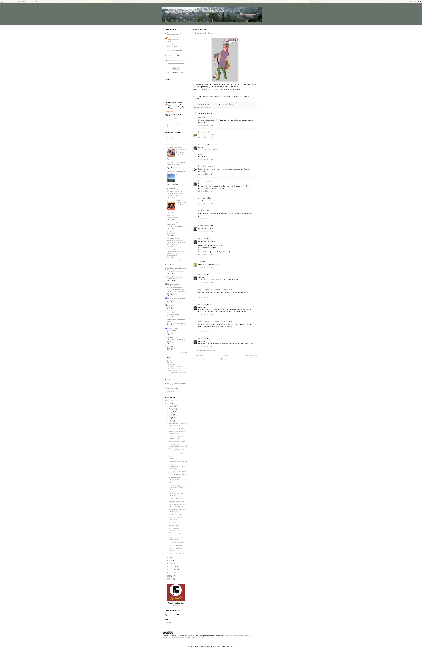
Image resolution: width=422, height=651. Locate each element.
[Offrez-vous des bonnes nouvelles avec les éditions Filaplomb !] (176, 601)
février (171, 409)
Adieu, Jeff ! (171, 300)
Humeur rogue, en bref (177, 441)
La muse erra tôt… (173, 279)
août (171, 560)
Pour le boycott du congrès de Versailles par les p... (177, 487)
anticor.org (171, 188)
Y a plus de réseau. (173, 314)
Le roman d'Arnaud (173, 119)
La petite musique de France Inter (176, 437)
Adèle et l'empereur (175, 498)
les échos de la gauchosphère (172, 329)
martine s (201, 211)
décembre (173, 572)
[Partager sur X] (228, 104)
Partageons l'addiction (175, 201)
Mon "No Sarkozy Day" (174, 47)
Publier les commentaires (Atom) (214, 359)
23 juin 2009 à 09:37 (205, 331)
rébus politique (205, 107)
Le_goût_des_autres (175, 277)
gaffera (217, 646)
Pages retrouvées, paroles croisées (174, 33)
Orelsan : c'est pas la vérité (176, 323)
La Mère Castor (172, 337)
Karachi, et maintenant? (177, 542)
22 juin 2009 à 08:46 (205, 255)
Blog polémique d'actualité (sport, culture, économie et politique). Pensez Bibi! (176, 286)
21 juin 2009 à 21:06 (205, 159)
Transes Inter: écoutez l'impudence (176, 538)
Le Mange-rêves (173, 232)
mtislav (201, 117)
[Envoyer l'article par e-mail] (219, 104)
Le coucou (202, 145)
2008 (169, 400)
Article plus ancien (250, 355)
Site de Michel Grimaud (176, 50)
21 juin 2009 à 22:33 (205, 191)
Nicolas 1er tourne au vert (178, 461)
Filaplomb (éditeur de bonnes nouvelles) (213, 289)
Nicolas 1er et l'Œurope (177, 428)
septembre (173, 563)
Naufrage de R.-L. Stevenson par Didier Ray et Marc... (177, 466)
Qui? (170, 482)
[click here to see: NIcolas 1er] (176, 107)
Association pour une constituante (174, 138)
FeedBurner (180, 72)
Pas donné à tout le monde (175, 271)
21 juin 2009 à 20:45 (205, 125)
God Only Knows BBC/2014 (176, 226)
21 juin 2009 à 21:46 (205, 174)
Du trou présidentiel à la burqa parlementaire (177, 505)
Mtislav (217, 89)
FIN (168, 332)
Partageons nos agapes (176, 298)
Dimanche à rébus (203, 33)
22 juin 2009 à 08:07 (205, 218)
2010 (169, 576)
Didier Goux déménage (175, 216)
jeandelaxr (202, 132)
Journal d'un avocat (174, 250)
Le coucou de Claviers (194, 9)
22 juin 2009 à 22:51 (205, 297)
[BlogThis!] (226, 104)
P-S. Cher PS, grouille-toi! (177, 471)
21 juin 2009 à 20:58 (205, 138)
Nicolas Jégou (203, 225)
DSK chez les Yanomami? (178, 474)
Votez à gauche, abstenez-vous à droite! (178, 445)
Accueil (225, 355)
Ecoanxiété (179, 175)
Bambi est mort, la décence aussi (175, 534)
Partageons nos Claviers (176, 38)
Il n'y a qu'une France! (176, 553)
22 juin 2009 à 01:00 (205, 204)
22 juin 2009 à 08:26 (205, 231)
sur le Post (171, 45)
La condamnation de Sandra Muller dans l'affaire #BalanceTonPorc (176, 253)
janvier (171, 406)
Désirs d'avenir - (173, 388)
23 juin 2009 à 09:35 (205, 314)
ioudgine (170, 312)
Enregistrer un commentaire (206, 351)
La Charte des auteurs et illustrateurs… (176, 384)
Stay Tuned (171, 233)
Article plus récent (200, 355)
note (168, 166)
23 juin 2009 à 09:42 (205, 346)
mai (170, 418)
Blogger (231, 646)
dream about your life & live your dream (176, 163)
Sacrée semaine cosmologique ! (175, 478)
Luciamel (170, 346)
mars (171, 412)
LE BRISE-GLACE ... (174, 239)
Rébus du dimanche (176, 546)
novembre (173, 569)
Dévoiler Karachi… (175, 525)
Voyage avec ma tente (176, 501)
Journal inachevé (172, 218)
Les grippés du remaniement (174, 529)
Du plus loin (171, 348)
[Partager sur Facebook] (230, 104)
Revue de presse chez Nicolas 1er (176, 549)
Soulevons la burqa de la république (177, 510)
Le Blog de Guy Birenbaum (173, 224)
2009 (169, 403)
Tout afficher (183, 260)
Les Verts (170, 391)
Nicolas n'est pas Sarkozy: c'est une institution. (176, 493)
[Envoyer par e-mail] (224, 104)
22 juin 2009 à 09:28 (205, 267)
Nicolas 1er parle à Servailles (175, 518)
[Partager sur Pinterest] (233, 104)
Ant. (199, 262)
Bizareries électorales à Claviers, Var (177, 432)
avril (170, 415)
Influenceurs (176, 605)
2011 (169, 579)
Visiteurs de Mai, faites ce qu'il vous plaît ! (177, 424)
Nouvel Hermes (204, 166)
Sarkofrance (210, 96)
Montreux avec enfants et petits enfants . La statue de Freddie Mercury (176, 242)
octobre (172, 566)
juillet (171, 557)
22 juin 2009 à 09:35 (205, 282)
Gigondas (170, 307)
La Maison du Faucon (175, 147)
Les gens (172, 522)
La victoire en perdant (176, 454)
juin (170, 421)
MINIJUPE (170, 305)
